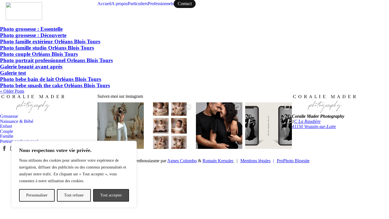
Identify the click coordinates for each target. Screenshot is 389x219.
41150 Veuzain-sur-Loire (314, 126)
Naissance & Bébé (16, 121)
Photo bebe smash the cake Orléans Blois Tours (55, 85)
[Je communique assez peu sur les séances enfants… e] (170, 125)
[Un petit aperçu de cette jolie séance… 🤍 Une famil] (268, 125)
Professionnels (161, 3)
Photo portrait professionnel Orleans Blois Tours (56, 60)
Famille (6, 136)
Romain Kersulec (218, 160)
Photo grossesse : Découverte (33, 35)
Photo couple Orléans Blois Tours (39, 54)
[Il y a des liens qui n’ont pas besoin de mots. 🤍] (219, 125)
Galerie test (13, 73)
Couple (6, 131)
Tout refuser (74, 195)
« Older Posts (12, 91)
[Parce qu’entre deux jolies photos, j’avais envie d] (120, 125)
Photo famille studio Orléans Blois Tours (47, 48)
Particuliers (138, 3)
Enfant (6, 126)
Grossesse (9, 116)
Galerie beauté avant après (31, 67)
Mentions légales (257, 160)
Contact (185, 3)
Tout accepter (111, 195)
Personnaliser (37, 195)
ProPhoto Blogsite (293, 160)
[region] (74, 174)
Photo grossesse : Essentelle (31, 29)
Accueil (104, 3)
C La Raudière (307, 121)
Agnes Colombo (182, 160)
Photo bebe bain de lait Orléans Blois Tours (50, 79)
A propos (119, 3)
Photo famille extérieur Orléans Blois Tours (50, 41)
